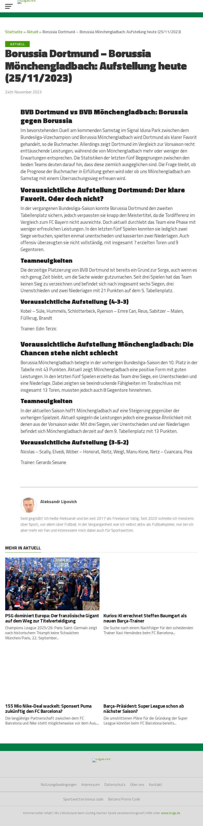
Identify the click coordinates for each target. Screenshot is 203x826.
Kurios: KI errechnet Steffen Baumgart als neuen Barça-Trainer (144, 618)
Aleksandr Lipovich (58, 501)
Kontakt (155, 784)
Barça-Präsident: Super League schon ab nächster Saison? (143, 708)
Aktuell (32, 32)
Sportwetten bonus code (83, 799)
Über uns (137, 784)
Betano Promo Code (124, 799)
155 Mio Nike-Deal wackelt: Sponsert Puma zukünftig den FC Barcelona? (48, 708)
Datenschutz (115, 784)
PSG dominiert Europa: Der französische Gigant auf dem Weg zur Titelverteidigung (52, 618)
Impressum (90, 784)
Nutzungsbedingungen (59, 784)
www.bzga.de (170, 812)
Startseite (14, 32)
